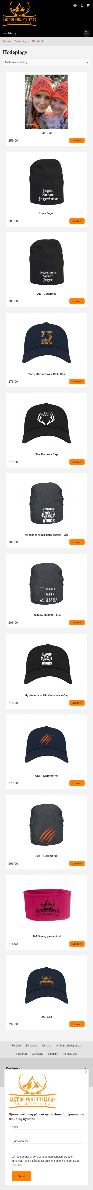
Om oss (46, 1045)
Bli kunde (31, 1045)
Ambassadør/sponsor (68, 1045)
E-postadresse (20, 1141)
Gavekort (37, 1053)
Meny (11, 33)
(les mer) (17, 1164)
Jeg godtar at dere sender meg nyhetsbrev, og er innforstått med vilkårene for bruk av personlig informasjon (46, 1160)
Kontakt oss (70, 1053)
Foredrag (21, 1053)
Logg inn (53, 1053)
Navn (15, 1127)
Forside (7, 41)
